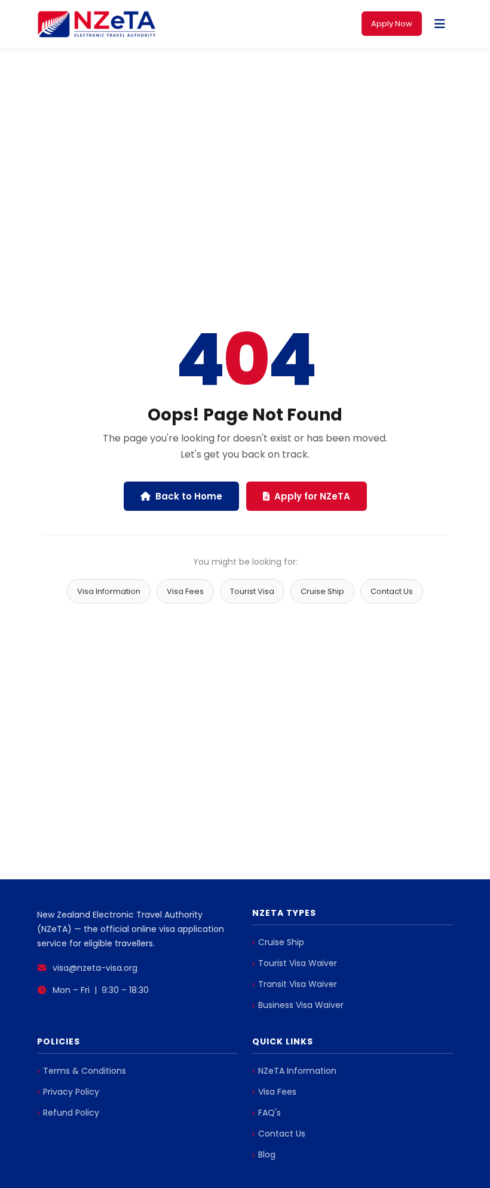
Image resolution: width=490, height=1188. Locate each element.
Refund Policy (71, 1113)
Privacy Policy (71, 1092)
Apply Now (391, 23)
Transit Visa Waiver (297, 984)
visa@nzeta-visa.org (95, 968)
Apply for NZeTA (312, 496)
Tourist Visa (252, 591)
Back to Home (188, 496)
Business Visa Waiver (301, 1005)
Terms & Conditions (84, 1071)
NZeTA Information (297, 1071)
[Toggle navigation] (440, 24)
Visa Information (108, 591)
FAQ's (269, 1113)
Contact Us (391, 591)
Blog (266, 1154)
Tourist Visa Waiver (297, 963)
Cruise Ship (322, 591)
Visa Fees (185, 591)
